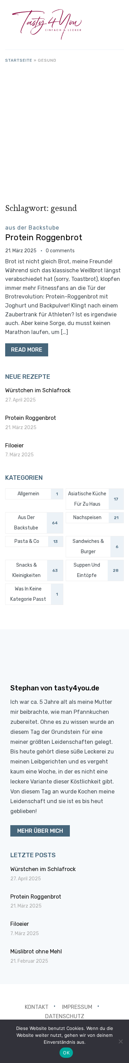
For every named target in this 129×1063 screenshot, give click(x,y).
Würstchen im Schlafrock (38, 390)
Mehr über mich (40, 831)
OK (66, 1052)
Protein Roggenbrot (43, 237)
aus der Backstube (32, 227)
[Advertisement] (64, 132)
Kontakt (37, 1007)
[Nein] (120, 1041)
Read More (26, 349)
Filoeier (14, 445)
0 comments (60, 251)
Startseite (18, 60)
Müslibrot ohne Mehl (36, 951)
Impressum (77, 1007)
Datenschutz (64, 1016)
